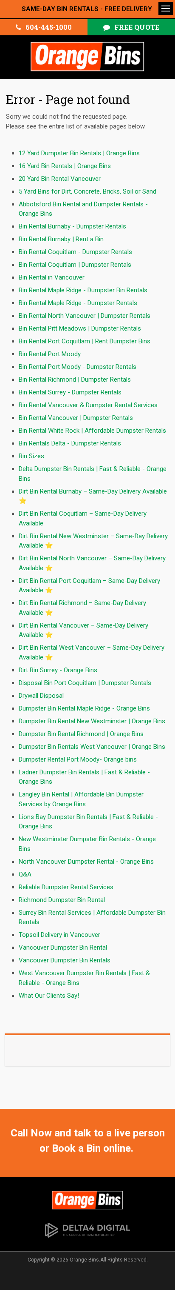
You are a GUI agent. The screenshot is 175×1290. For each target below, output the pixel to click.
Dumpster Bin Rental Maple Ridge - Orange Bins (84, 708)
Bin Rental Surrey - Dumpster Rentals (70, 392)
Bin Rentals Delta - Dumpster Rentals (70, 443)
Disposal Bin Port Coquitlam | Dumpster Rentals (85, 683)
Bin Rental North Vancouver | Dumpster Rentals (84, 316)
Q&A (25, 874)
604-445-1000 (48, 27)
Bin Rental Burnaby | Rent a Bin (61, 239)
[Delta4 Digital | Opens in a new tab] (87, 1229)
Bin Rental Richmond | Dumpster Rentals (75, 379)
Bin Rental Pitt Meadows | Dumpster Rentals (80, 328)
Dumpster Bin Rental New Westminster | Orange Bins (92, 721)
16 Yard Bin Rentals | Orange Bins (65, 166)
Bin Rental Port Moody (50, 354)
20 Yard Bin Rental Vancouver (60, 179)
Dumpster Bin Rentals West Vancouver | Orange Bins (92, 747)
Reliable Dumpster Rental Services (66, 887)
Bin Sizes (31, 456)
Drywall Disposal (41, 695)
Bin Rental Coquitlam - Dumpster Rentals (75, 252)
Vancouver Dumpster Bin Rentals (64, 960)
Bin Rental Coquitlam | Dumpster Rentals (75, 264)
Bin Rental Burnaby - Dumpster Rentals (72, 226)
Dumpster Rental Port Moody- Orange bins (78, 759)
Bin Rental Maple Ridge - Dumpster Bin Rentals (83, 290)
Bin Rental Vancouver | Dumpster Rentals (76, 418)
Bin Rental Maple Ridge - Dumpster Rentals (78, 303)
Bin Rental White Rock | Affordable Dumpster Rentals (92, 430)
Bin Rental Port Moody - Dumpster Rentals (77, 367)
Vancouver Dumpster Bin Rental (63, 947)
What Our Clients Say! (49, 995)
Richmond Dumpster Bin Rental (62, 900)
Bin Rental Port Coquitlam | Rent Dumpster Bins (84, 341)
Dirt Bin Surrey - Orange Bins (58, 670)
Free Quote (136, 27)
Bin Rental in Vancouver (52, 277)
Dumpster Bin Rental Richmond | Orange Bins (81, 734)
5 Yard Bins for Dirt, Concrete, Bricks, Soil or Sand (87, 191)
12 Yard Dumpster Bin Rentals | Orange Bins (79, 153)
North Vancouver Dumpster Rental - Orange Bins (86, 861)
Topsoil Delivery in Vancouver (59, 935)
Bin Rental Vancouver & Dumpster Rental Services (88, 405)
